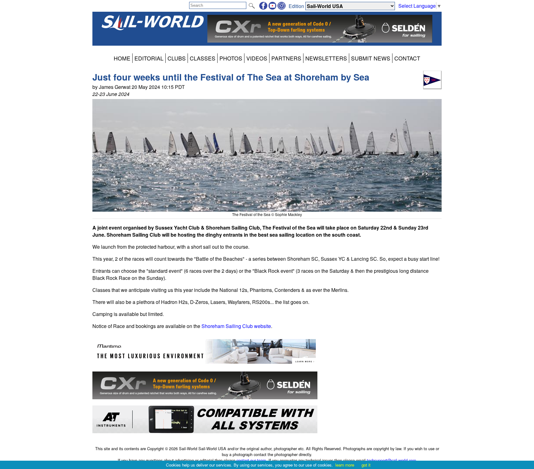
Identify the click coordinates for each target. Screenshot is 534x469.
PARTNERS (286, 58)
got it (366, 465)
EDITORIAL (148, 58)
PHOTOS (230, 58)
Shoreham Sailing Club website (236, 326)
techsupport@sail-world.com (391, 460)
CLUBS (176, 58)
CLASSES (202, 58)
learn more (344, 465)
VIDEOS (256, 58)
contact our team (251, 460)
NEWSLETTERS (326, 58)
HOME (122, 58)
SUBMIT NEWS (370, 58)
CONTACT (407, 58)
